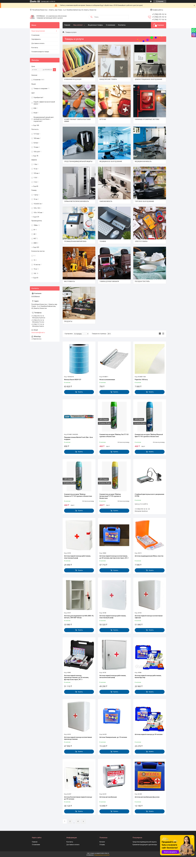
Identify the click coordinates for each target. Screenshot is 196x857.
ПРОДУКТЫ (68, 321)
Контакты (122, 25)
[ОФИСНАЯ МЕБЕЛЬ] (114, 183)
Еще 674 (36, 217)
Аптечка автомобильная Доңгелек (147, 797)
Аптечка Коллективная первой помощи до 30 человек (78, 798)
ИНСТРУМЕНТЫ (69, 281)
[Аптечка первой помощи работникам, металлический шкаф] (114, 655)
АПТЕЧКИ (103, 119)
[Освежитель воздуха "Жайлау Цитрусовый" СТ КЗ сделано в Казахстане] (114, 476)
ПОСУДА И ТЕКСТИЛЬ (142, 281)
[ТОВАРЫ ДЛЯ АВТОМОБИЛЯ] (114, 263)
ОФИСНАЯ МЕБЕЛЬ (106, 201)
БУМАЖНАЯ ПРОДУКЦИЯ (72, 79)
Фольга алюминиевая (107, 379)
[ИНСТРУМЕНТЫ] (79, 263)
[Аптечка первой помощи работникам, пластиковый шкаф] (79, 535)
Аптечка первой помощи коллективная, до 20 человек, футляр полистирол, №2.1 (114, 557)
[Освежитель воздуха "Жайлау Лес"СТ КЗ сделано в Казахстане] (114, 417)
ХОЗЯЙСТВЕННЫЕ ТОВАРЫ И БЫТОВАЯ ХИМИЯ (77, 120)
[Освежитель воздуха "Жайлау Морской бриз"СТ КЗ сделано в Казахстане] (150, 417)
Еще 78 (35, 156)
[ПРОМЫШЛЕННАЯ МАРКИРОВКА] (79, 223)
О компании (110, 25)
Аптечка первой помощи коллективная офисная (149, 617)
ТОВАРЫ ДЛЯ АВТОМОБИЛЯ (109, 281)
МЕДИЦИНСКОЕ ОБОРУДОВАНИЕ (111, 161)
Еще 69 (35, 278)
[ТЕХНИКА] (114, 223)
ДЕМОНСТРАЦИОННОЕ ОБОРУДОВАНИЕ (148, 79)
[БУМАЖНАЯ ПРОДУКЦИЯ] (79, 61)
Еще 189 (36, 125)
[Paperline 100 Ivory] (150, 359)
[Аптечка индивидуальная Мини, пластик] (150, 535)
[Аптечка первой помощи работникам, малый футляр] (150, 655)
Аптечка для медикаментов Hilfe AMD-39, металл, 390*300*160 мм (79, 617)
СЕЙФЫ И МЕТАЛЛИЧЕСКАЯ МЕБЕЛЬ (76, 201)
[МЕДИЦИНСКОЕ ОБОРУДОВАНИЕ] (114, 143)
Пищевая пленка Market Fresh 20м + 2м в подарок (78, 438)
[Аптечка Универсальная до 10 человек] (114, 716)
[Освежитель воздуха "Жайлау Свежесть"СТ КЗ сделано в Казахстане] (79, 476)
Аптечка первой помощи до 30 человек (149, 734)
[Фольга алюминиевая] (114, 359)
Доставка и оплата (37, 43)
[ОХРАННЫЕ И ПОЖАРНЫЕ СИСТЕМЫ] (149, 101)
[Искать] (91, 17)
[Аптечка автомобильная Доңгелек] (150, 776)
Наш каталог (78, 25)
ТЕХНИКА (103, 241)
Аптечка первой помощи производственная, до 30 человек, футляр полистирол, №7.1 (76, 677)
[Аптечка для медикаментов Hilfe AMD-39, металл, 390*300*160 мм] (79, 595)
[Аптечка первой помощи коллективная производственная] (79, 716)
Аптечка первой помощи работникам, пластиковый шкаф (77, 557)
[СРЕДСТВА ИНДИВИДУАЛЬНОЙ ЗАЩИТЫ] (79, 143)
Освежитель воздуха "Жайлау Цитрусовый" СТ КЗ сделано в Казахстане (110, 496)
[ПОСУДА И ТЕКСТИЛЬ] (149, 263)
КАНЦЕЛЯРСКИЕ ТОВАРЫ (108, 79)
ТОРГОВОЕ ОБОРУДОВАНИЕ (144, 201)
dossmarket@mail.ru (38, 332)
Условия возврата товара (40, 51)
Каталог (102, 842)
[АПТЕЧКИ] (114, 101)
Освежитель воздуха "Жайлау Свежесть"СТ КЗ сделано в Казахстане (78, 495)
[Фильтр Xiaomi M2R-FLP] (79, 359)
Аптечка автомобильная (108, 797)
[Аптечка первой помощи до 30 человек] (150, 716)
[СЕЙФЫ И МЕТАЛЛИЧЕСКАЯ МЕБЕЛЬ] (79, 183)
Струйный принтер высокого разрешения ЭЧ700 (149, 495)
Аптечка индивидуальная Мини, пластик (149, 556)
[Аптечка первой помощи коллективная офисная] (150, 595)
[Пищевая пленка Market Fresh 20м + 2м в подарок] (79, 417)
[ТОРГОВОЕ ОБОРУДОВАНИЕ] (149, 183)
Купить (80, 392)
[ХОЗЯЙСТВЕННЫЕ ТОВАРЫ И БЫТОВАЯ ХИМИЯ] (79, 101)
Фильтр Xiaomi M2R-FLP (72, 379)
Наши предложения (38, 31)
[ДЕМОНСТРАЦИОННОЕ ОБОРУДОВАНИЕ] (149, 61)
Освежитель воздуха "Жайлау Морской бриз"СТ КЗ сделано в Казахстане (149, 435)
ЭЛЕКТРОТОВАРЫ (141, 241)
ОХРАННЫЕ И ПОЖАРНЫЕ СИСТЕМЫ (147, 119)
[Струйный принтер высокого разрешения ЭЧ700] (150, 476)
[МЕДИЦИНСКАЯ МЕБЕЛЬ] (149, 143)
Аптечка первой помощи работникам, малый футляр (148, 676)
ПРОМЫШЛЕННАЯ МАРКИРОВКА (75, 241)
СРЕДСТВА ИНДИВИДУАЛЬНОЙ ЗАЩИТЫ (78, 161)
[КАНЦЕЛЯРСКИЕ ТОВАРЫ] (114, 61)
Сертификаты (36, 39)
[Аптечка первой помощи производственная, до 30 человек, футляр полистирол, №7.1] (79, 655)
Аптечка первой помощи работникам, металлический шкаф (112, 676)
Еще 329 (36, 247)
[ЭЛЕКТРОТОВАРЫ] (149, 223)
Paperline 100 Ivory (141, 379)
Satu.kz (107, 853)
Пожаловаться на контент (102, 855)
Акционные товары (95, 25)
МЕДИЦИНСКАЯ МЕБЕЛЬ (143, 161)
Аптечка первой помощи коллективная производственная (78, 738)
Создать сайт (45, 1)
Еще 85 (35, 186)
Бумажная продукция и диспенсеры (145, 844)
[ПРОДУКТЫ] (79, 303)
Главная (67, 25)
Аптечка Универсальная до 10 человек (113, 737)
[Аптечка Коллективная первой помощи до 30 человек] (79, 776)
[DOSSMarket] (32, 17)
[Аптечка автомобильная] (114, 776)
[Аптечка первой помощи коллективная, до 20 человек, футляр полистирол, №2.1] (114, 535)
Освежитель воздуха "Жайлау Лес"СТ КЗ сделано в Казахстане (114, 435)
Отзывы (102, 844)
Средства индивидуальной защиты (145, 842)
